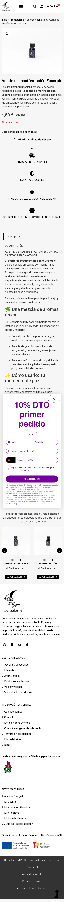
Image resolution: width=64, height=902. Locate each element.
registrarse (31, 479)
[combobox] (10, 460)
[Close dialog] (53, 399)
